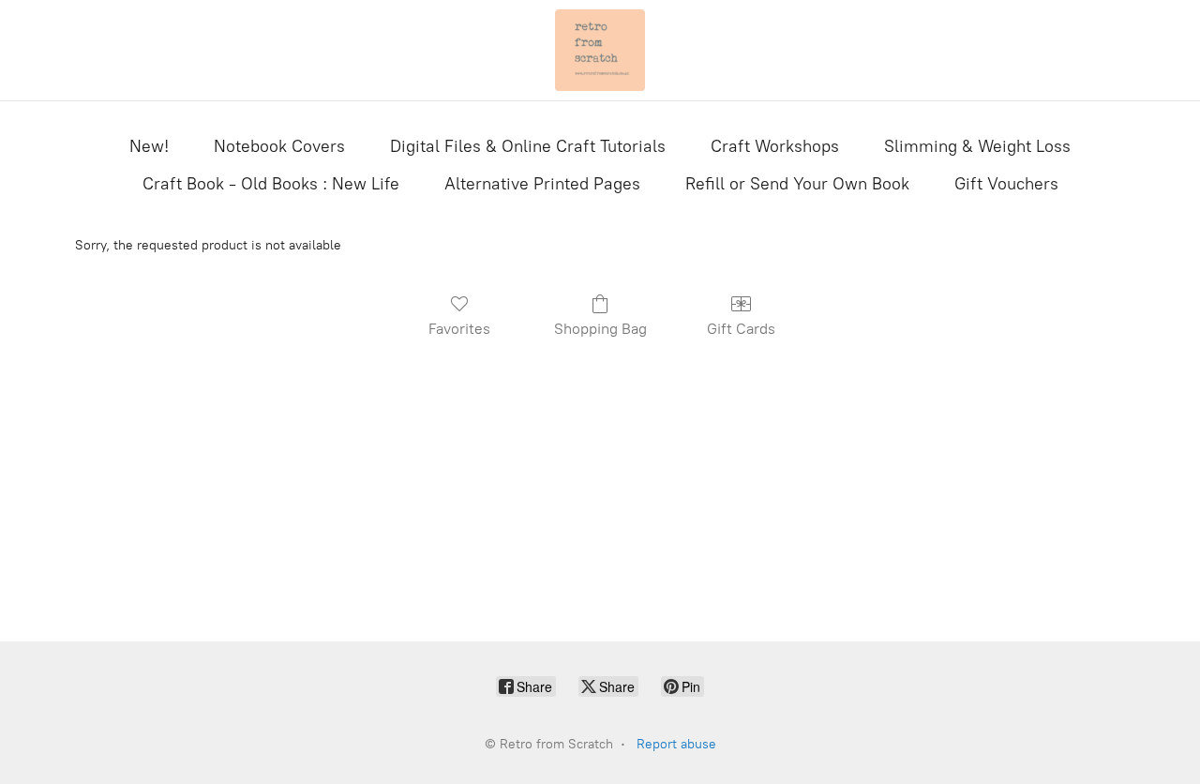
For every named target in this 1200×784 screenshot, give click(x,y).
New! (149, 146)
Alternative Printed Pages (542, 183)
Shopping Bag (600, 329)
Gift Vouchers (1006, 183)
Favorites (459, 329)
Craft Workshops (775, 146)
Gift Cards (741, 329)
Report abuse (676, 744)
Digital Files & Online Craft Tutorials (528, 146)
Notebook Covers (279, 146)
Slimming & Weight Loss (977, 146)
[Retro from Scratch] (600, 50)
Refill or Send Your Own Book (797, 183)
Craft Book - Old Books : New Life (270, 183)
